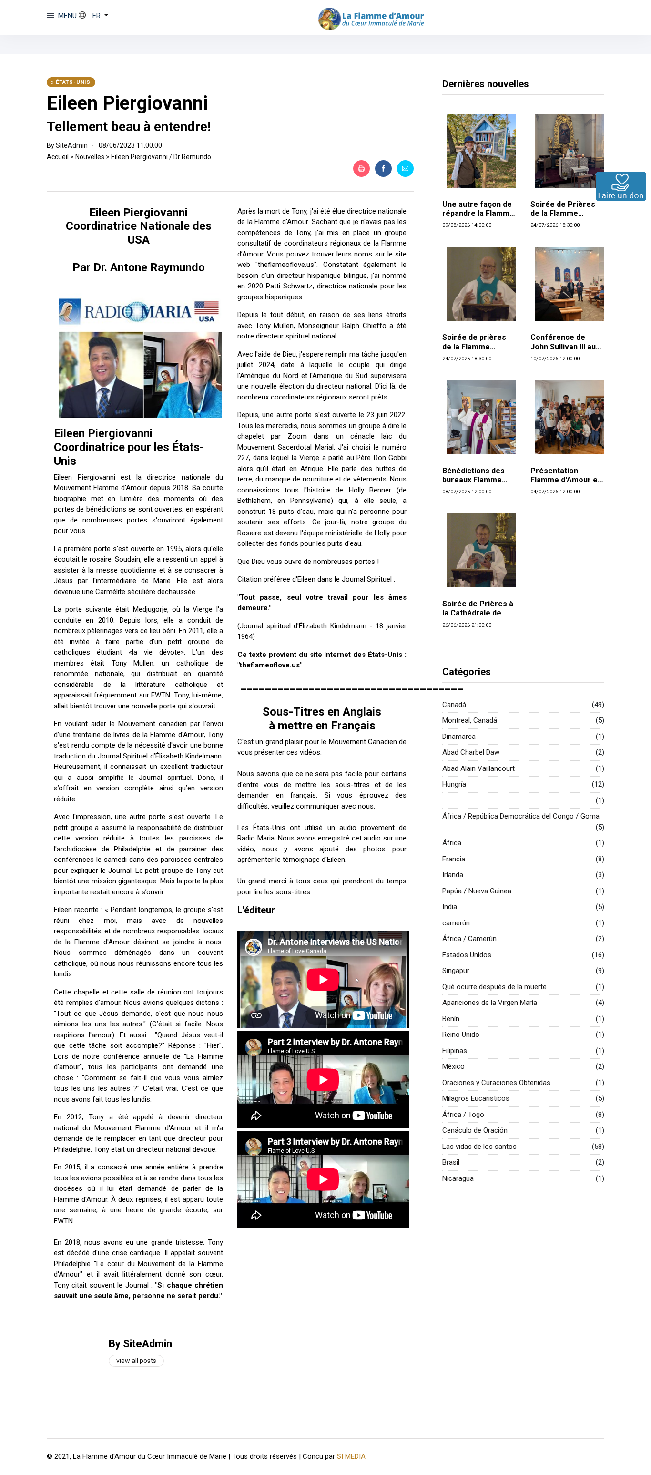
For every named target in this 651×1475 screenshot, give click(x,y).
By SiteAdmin (140, 1344)
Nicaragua (458, 1178)
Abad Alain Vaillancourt (478, 768)
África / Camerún (469, 938)
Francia (453, 859)
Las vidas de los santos (479, 1146)
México (453, 1066)
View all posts (136, 1360)
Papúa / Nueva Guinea (476, 891)
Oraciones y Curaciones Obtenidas (496, 1082)
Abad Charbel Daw (470, 752)
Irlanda (452, 875)
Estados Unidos (466, 955)
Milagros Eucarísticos (475, 1098)
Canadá (454, 704)
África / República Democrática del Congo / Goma (521, 816)
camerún (456, 923)
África (451, 843)
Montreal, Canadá (469, 720)
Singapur (455, 970)
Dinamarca (459, 736)
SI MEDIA (351, 1456)
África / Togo (463, 1114)
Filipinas (454, 1050)
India (449, 906)
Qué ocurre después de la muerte (494, 987)
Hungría (454, 784)
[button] (93, 15)
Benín (450, 1018)
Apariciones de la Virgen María (489, 1002)
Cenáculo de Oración (475, 1130)
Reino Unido (460, 1034)
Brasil (450, 1162)
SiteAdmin (72, 145)
